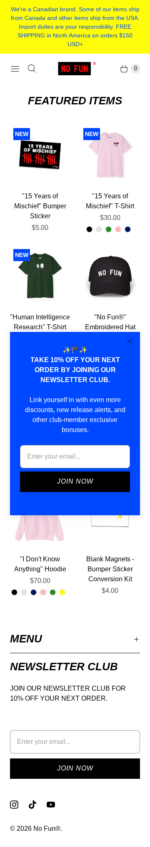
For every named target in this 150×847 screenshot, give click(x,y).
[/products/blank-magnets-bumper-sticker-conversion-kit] (110, 518)
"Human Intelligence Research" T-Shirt (40, 322)
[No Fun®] (75, 68)
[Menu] (15, 69)
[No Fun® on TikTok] (37, 804)
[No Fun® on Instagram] (19, 804)
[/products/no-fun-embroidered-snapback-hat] (110, 276)
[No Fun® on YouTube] (56, 804)
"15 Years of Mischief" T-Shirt (110, 201)
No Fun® (46, 828)
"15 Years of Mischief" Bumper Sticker (40, 206)
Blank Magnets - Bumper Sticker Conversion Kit (110, 569)
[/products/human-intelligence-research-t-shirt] (40, 276)
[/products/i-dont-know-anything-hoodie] (40, 518)
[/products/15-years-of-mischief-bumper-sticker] (40, 155)
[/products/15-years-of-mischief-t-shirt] (110, 155)
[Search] (31, 69)
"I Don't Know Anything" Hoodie (40, 564)
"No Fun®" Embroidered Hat (110, 322)
